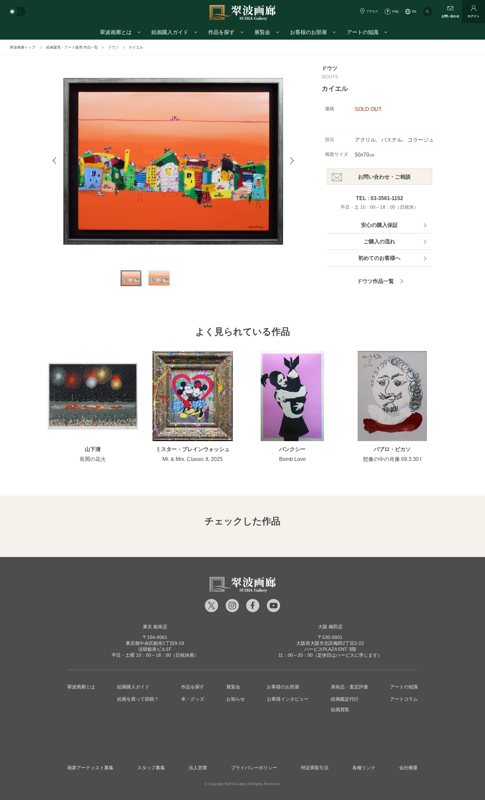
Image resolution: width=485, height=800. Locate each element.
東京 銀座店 (155, 626)
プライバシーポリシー (254, 767)
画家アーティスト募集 (90, 767)
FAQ (395, 11)
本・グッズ (192, 699)
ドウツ (113, 47)
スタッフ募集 (151, 767)
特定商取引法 (315, 767)
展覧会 (233, 686)
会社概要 (408, 767)
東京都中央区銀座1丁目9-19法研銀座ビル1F (155, 643)
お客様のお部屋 (283, 686)
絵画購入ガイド (133, 686)
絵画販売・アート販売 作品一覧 (72, 47)
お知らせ (235, 699)
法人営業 (198, 767)
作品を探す (192, 686)
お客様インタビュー (287, 699)
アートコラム (404, 699)
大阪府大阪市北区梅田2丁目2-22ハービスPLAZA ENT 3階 (330, 643)
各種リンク (363, 767)
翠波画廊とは (81, 686)
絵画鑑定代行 (345, 699)
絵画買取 (340, 709)
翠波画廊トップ (22, 47)
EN (414, 11)
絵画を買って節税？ (138, 699)
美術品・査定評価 (349, 686)
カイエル (136, 47)
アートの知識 (404, 686)
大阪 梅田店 (330, 626)
